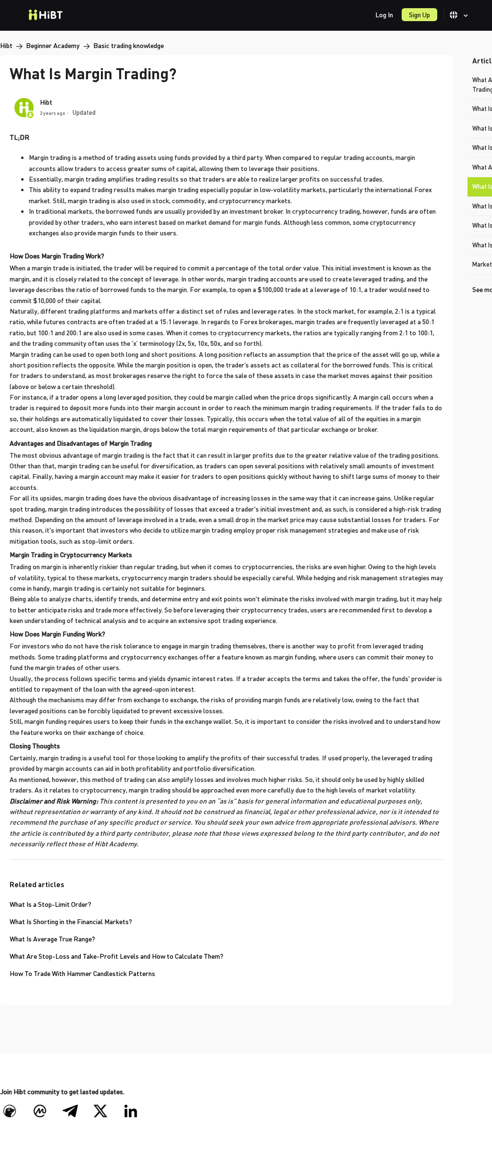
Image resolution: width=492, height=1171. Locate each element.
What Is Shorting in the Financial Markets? (71, 921)
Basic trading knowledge (128, 45)
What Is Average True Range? (52, 939)
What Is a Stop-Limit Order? (50, 904)
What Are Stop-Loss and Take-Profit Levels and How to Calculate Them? (116, 956)
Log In (384, 15)
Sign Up (419, 15)
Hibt (6, 45)
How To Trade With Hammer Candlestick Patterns (82, 973)
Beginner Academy (53, 45)
